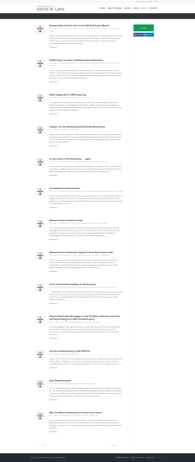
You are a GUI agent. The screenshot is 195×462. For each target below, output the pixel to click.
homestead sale (90, 191)
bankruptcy (69, 63)
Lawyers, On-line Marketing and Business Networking (77, 126)
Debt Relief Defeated (60, 380)
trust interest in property (91, 255)
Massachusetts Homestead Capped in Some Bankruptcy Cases (81, 252)
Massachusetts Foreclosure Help (66, 220)
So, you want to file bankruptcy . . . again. (70, 158)
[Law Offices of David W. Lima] (50, 8)
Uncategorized (64, 130)
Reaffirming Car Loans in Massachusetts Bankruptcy (76, 60)
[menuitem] (102, 8)
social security (101, 287)
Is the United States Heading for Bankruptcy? (72, 284)
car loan (80, 63)
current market (64, 28)
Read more (53, 47)
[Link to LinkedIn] (157, 1)
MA (96, 191)
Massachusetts (102, 191)
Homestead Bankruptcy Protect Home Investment (73, 415)
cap (61, 255)
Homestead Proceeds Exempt (64, 188)
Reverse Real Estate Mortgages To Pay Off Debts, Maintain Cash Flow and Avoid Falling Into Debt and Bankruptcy (84, 317)
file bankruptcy (77, 162)
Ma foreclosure (75, 223)
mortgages (71, 98)
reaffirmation (87, 63)
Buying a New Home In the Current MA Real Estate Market (79, 25)
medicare (85, 287)
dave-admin (52, 66)
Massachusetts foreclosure (88, 223)
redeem (108, 63)
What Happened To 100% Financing (67, 94)
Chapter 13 (63, 162)
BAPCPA (75, 63)
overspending (92, 287)
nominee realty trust (78, 255)
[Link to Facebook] (154, 1)
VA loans (77, 98)
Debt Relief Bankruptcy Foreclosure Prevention (72, 383)
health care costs (77, 287)
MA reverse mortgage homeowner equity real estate (75, 322)
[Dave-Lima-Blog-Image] (40, 29)
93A (64, 63)
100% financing (63, 98)
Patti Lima (105, 28)
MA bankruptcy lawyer (88, 162)
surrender (114, 63)
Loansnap (81, 28)
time (97, 162)
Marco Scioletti (89, 28)
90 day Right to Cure (65, 223)
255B (60, 63)
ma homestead (67, 255)
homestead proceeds (78, 191)
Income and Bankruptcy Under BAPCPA (69, 351)
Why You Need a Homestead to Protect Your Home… (76, 412)
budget (69, 287)
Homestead (68, 191)
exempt (62, 191)
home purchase (73, 28)
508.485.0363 (148, 1)
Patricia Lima (97, 28)
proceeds (109, 191)
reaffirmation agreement (98, 63)
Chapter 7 (70, 162)
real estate (111, 28)
